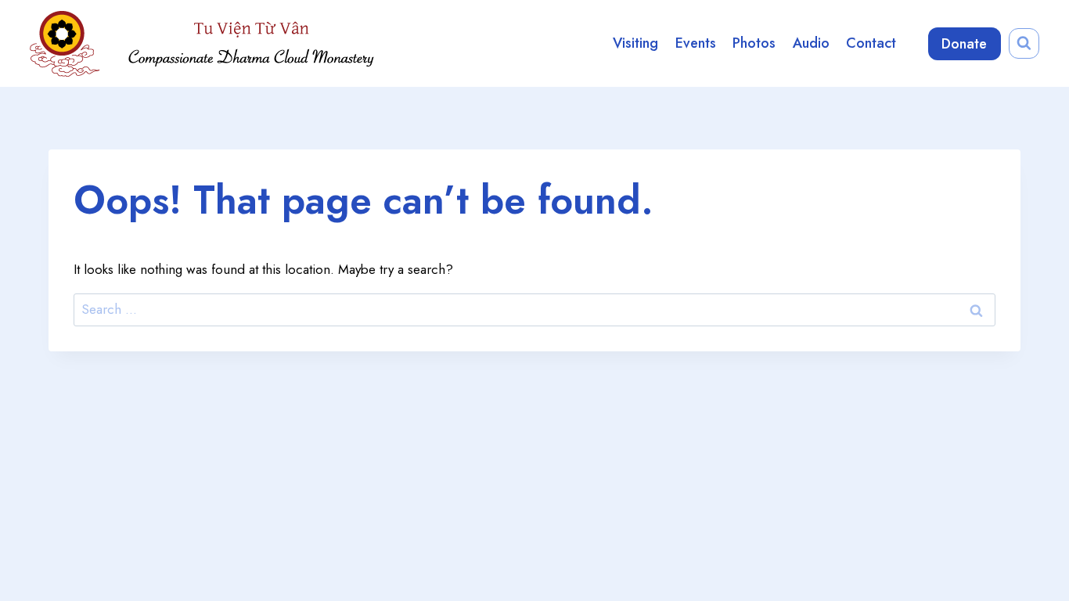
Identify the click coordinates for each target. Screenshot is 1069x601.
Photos (754, 43)
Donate (964, 44)
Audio (811, 43)
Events (695, 43)
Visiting (635, 43)
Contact (871, 43)
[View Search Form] (1024, 43)
